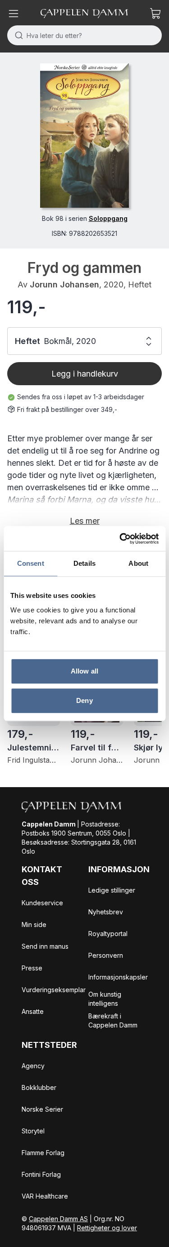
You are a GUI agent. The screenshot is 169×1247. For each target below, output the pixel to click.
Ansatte (33, 1011)
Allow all (84, 671)
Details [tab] (84, 563)
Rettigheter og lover (107, 1228)
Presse (32, 968)
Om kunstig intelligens (104, 998)
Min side (34, 924)
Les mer (85, 521)
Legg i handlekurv (84, 373)
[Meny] (13, 13)
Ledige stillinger (111, 890)
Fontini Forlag (41, 1174)
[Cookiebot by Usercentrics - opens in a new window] (120, 539)
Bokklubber (39, 1087)
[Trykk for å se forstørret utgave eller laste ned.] (84, 135)
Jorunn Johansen (64, 284)
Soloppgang (108, 218)
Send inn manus (45, 946)
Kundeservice (42, 903)
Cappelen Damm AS (58, 1219)
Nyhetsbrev (105, 912)
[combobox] (84, 35)
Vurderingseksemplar (54, 990)
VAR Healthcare (45, 1196)
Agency (33, 1066)
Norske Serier (42, 1109)
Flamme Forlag (43, 1152)
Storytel (33, 1131)
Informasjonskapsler (118, 977)
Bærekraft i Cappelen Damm (112, 1020)
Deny (84, 700)
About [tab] (138, 563)
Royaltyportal (108, 933)
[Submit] (17, 35)
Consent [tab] (30, 563)
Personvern (105, 955)
